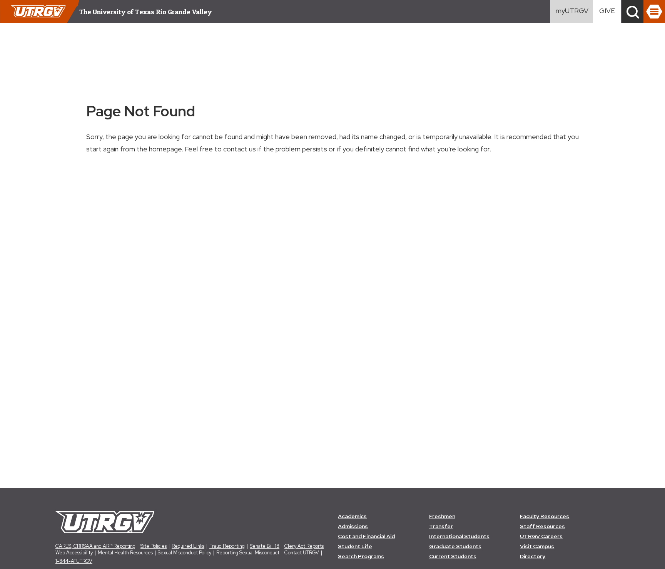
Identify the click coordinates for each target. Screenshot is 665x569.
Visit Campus (537, 546)
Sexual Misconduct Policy (184, 552)
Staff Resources (542, 526)
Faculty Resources (544, 516)
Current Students (452, 556)
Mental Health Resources (125, 552)
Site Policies (153, 546)
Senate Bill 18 (264, 546)
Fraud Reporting (227, 546)
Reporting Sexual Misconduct (247, 552)
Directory (532, 556)
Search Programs (361, 556)
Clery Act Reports (304, 546)
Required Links (188, 546)
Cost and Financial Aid (366, 536)
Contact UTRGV (301, 552)
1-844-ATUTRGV (73, 561)
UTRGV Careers (541, 536)
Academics (352, 516)
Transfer (441, 526)
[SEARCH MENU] (632, 11)
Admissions (353, 526)
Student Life (355, 546)
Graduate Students (455, 546)
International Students (459, 536)
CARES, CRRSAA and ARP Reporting (95, 546)
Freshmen (442, 516)
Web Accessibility (74, 552)
